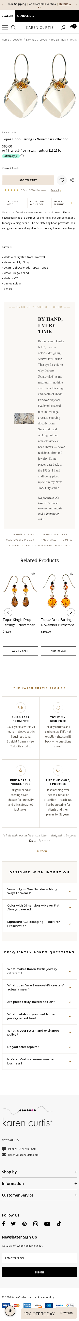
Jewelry (7, 20)
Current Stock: (12, 172)
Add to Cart (20, 654)
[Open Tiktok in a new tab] (59, 1228)
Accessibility (46, 1301)
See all (56, 194)
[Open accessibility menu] (10, 1311)
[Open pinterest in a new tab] (24, 1228)
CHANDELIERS (25, 20)
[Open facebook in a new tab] (3, 1228)
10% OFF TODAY (39, 1314)
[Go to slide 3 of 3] (45, 666)
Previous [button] (8, 616)
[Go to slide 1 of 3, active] (33, 666)
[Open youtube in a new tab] (47, 1228)
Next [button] (71, 616)
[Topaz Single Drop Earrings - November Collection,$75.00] (20, 595)
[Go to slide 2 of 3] (39, 666)
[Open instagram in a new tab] (35, 1228)
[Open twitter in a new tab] (13, 1228)
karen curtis (9, 136)
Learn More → (50, 7)
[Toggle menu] (5, 32)
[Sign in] (63, 31)
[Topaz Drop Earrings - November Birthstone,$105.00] (58, 595)
